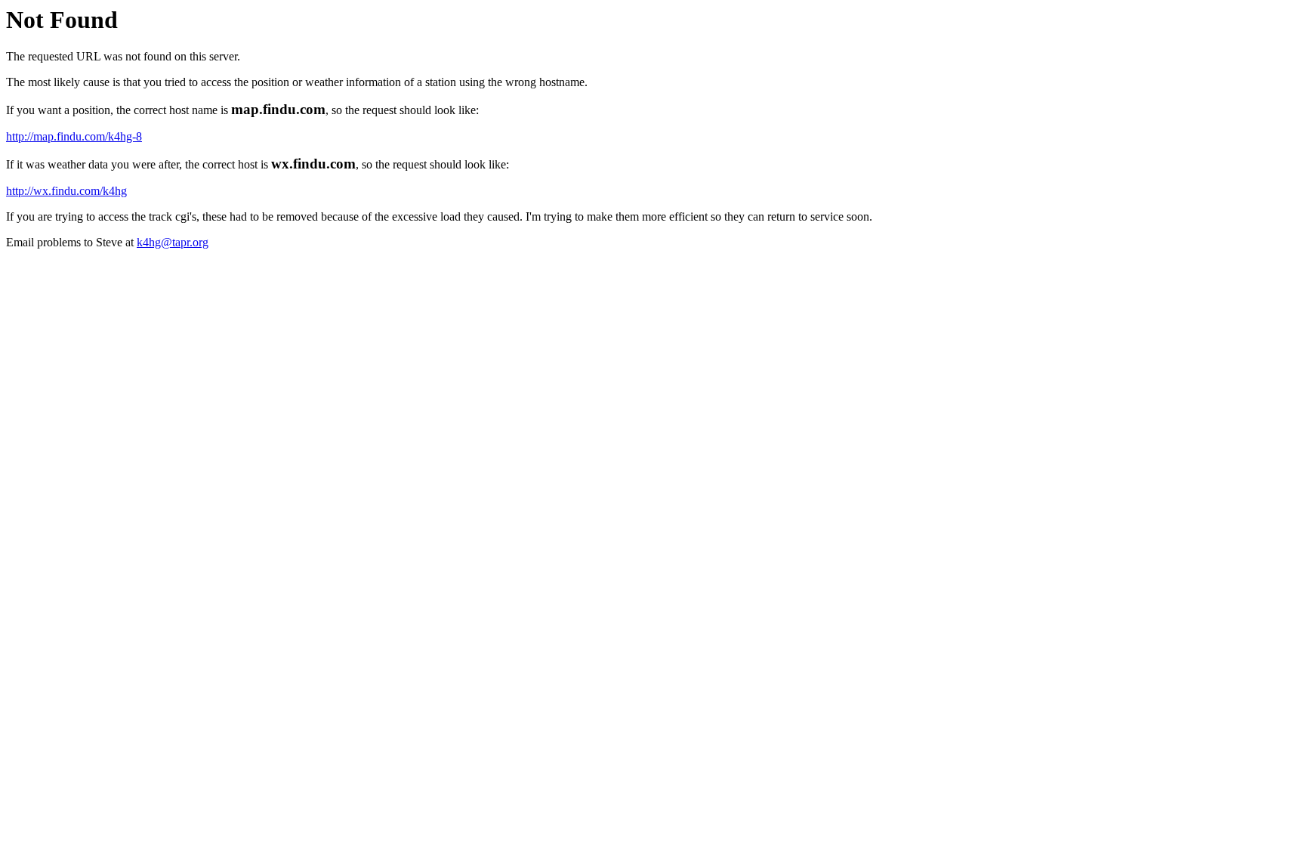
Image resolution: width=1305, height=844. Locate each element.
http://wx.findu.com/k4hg (66, 190)
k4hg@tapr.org (172, 242)
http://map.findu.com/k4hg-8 (74, 136)
